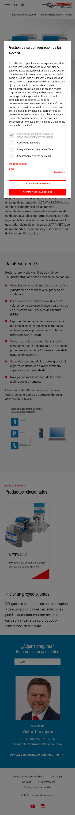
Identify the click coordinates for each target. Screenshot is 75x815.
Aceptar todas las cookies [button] (37, 192)
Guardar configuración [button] (37, 183)
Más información (18, 163)
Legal (12, 168)
